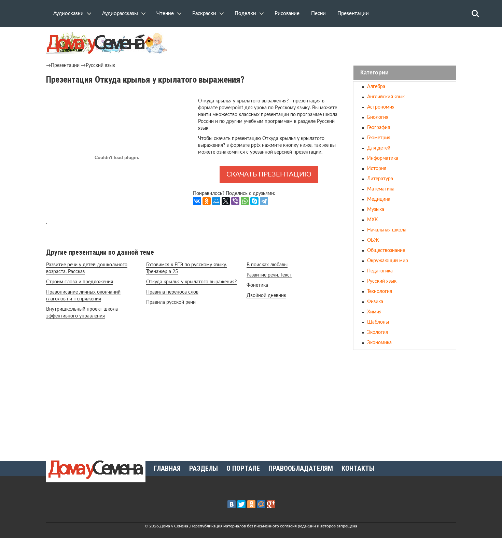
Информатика (382, 158)
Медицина (378, 199)
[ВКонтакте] (197, 201)
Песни (318, 13)
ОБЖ (373, 240)
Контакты (357, 468)
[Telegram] (264, 201)
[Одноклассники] (207, 201)
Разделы (203, 468)
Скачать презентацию (268, 174)
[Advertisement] (404, 402)
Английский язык (386, 97)
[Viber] (235, 201)
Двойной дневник (266, 295)
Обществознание (386, 250)
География (378, 127)
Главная (167, 468)
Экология (377, 332)
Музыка (375, 209)
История (376, 168)
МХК (372, 219)
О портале (243, 468)
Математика (380, 189)
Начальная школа (386, 230)
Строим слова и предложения (79, 282)
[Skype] (254, 201)
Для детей (378, 148)
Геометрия (378, 138)
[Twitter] (241, 504)
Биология (377, 117)
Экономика (379, 342)
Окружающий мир (387, 260)
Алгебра (376, 86)
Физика (375, 301)
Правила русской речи (171, 302)
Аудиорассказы (120, 13)
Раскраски (204, 13)
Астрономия (380, 107)
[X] (226, 201)
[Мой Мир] (216, 201)
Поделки (245, 13)
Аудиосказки (68, 13)
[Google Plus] (271, 504)
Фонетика (257, 285)
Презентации (353, 13)
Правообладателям (300, 468)
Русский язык (100, 65)
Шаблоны (378, 322)
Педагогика (380, 271)
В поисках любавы (267, 265)
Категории (374, 73)
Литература (380, 178)
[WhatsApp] (245, 201)
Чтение (165, 13)
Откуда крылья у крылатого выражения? (191, 282)
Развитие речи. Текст (269, 275)
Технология (379, 291)
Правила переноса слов (172, 292)
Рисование (287, 13)
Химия (374, 312)
